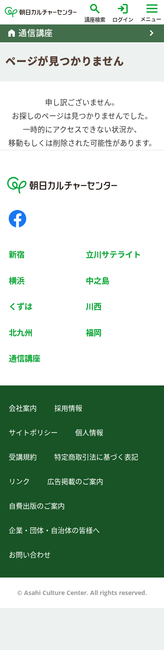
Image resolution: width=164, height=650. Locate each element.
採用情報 (68, 408)
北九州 (20, 332)
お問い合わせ (30, 555)
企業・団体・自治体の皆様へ (54, 530)
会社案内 (23, 408)
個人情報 (89, 432)
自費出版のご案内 (37, 506)
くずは (20, 306)
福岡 (93, 332)
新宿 (16, 254)
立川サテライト (113, 254)
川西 (93, 306)
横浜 (16, 280)
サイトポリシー (33, 432)
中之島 (97, 280)
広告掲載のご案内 (75, 481)
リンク (19, 481)
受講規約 (23, 457)
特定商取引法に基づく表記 (96, 457)
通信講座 (24, 358)
